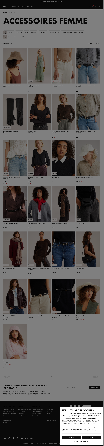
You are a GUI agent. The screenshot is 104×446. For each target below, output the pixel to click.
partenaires (73, 421)
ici (95, 431)
